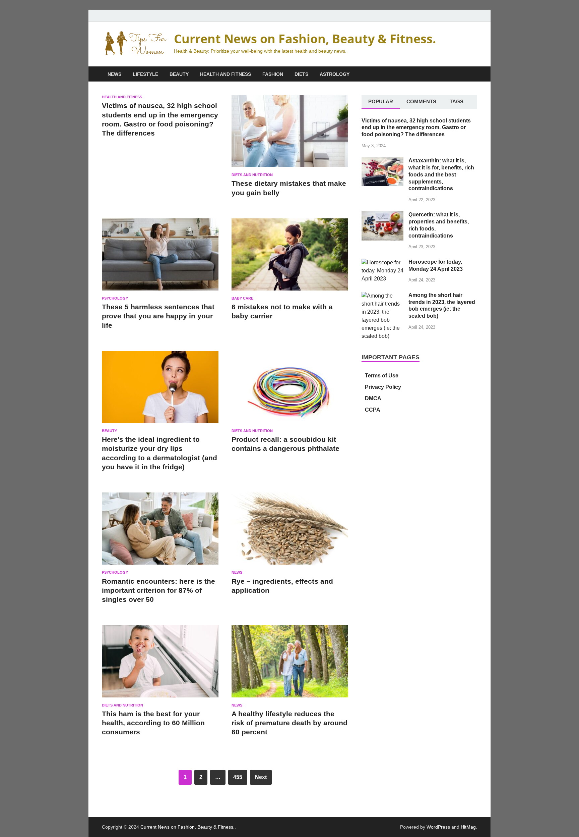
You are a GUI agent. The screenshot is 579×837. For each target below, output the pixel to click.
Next (261, 777)
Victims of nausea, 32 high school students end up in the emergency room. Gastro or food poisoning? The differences (416, 128)
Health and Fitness (225, 74)
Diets (301, 74)
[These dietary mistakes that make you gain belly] (290, 134)
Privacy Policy (383, 387)
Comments (421, 101)
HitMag (468, 827)
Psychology (115, 298)
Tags (456, 101)
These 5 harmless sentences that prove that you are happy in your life (158, 316)
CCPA (372, 410)
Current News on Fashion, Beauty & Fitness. (305, 39)
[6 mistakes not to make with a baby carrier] (290, 257)
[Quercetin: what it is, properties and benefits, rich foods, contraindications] (382, 215)
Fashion (272, 74)
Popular (380, 101)
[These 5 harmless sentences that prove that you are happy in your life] (160, 257)
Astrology (334, 74)
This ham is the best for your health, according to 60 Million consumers (153, 723)
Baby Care (242, 298)
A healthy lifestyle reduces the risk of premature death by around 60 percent (289, 723)
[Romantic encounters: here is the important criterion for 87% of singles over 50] (160, 531)
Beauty (179, 74)
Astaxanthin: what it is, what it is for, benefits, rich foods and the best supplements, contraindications (441, 174)
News (114, 74)
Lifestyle (145, 74)
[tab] (381, 102)
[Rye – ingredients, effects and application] (290, 531)
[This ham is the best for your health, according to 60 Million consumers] (160, 664)
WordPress (438, 827)
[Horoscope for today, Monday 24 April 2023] (382, 262)
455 (237, 777)
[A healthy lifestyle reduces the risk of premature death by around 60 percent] (290, 664)
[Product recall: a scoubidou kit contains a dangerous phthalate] (290, 390)
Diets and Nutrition (252, 175)
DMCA (373, 398)
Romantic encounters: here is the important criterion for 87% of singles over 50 (158, 590)
